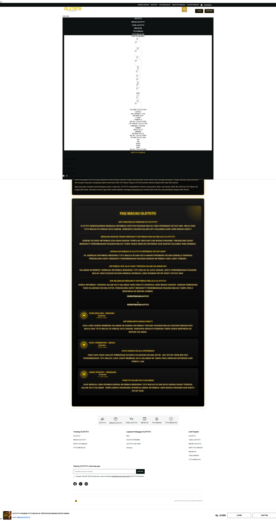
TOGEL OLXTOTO (131, 423)
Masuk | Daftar (143, 5)
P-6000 (138, 118)
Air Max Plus (138, 116)
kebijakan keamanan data (121, 476)
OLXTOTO (154, 5)
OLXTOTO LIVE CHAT (133, 444)
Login (199, 11)
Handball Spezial (138, 126)
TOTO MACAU (68, 164)
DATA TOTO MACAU (178, 5)
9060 (138, 147)
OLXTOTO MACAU (193, 5)
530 (138, 140)
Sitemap (129, 448)
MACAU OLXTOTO (115, 423)
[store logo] (73, 11)
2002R (138, 144)
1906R (138, 146)
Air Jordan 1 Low (138, 114)
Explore (66, 16)
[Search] (184, 9)
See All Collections (138, 122)
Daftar (209, 11)
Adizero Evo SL (138, 134)
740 (138, 142)
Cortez (138, 112)
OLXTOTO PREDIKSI (133, 440)
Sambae (138, 132)
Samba (138, 128)
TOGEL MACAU (194, 455)
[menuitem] (138, 18)
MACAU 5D (144, 423)
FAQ (127, 436)
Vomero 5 (138, 120)
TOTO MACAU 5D (164, 5)
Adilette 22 (138, 130)
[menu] (138, 85)
